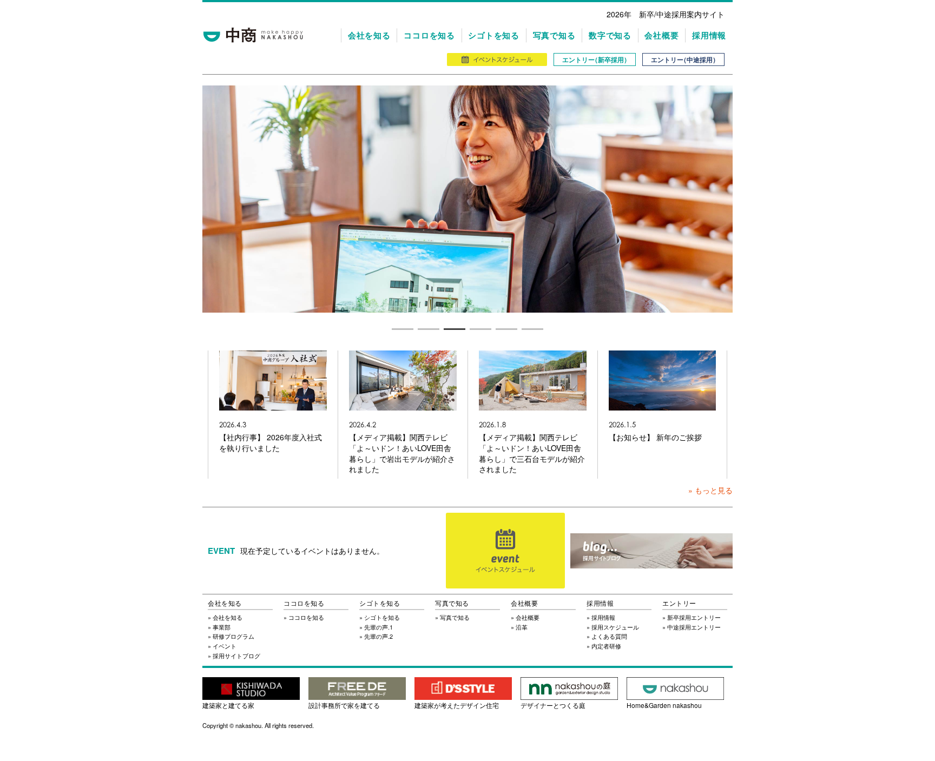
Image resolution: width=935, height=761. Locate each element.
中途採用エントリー (694, 627)
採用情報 (709, 35)
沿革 (522, 627)
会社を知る (369, 35)
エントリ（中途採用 (683, 59)
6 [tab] (532, 328)
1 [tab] (402, 328)
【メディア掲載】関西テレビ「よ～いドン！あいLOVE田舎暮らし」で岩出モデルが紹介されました (402, 453)
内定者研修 (606, 645)
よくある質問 (609, 636)
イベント (224, 645)
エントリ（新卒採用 (594, 59)
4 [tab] (480, 328)
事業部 (222, 627)
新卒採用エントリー (694, 617)
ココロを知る (429, 35)
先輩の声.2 (378, 636)
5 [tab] (506, 328)
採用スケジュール (615, 627)
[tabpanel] (467, 199)
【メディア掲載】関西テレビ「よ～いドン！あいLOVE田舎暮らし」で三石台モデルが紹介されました (532, 453)
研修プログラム (233, 636)
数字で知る (610, 35)
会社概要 (661, 35)
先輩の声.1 (378, 627)
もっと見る (714, 490)
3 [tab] (454, 328)
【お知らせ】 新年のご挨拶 (655, 437)
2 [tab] (428, 328)
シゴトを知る (493, 35)
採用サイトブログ (236, 655)
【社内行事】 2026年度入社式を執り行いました (270, 442)
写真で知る (554, 35)
